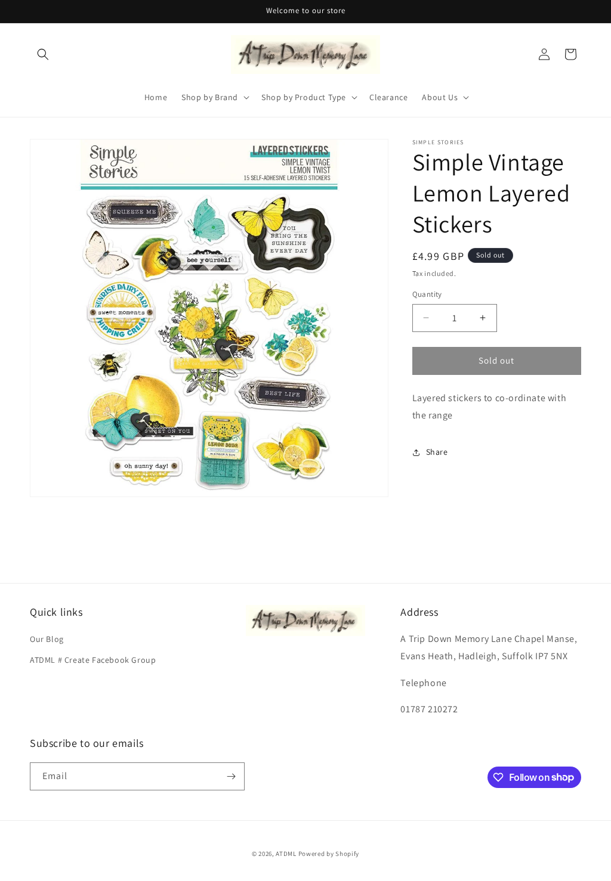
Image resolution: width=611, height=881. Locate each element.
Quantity (427, 294)
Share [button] (437, 451)
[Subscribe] (231, 776)
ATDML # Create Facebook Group (93, 659)
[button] (43, 54)
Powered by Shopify (329, 853)
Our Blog (47, 639)
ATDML (286, 853)
